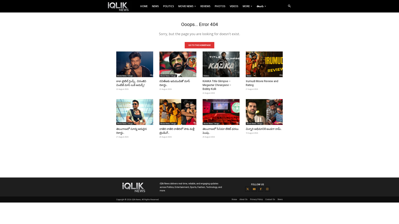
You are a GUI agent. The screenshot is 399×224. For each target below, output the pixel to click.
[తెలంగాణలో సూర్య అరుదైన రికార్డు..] (134, 112)
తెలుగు (260, 6)
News (155, 6)
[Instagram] (267, 189)
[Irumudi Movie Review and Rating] (264, 64)
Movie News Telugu (125, 76)
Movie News (185, 6)
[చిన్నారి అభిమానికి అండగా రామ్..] (264, 112)
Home (144, 6)
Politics (168, 6)
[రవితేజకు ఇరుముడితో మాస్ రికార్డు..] (177, 64)
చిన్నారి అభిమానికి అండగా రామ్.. (264, 129)
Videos (234, 6)
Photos (220, 6)
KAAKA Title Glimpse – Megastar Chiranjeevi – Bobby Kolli (217, 85)
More (246, 6)
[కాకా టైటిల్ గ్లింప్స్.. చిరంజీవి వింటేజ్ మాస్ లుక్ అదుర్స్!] (134, 64)
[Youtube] (254, 189)
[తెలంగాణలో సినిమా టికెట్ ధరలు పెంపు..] (221, 112)
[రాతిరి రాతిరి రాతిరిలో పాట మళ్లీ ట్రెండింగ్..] (177, 112)
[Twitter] (247, 189)
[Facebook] (260, 189)
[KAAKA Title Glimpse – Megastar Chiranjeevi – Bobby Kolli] (221, 64)
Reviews (205, 6)
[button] (289, 6)
